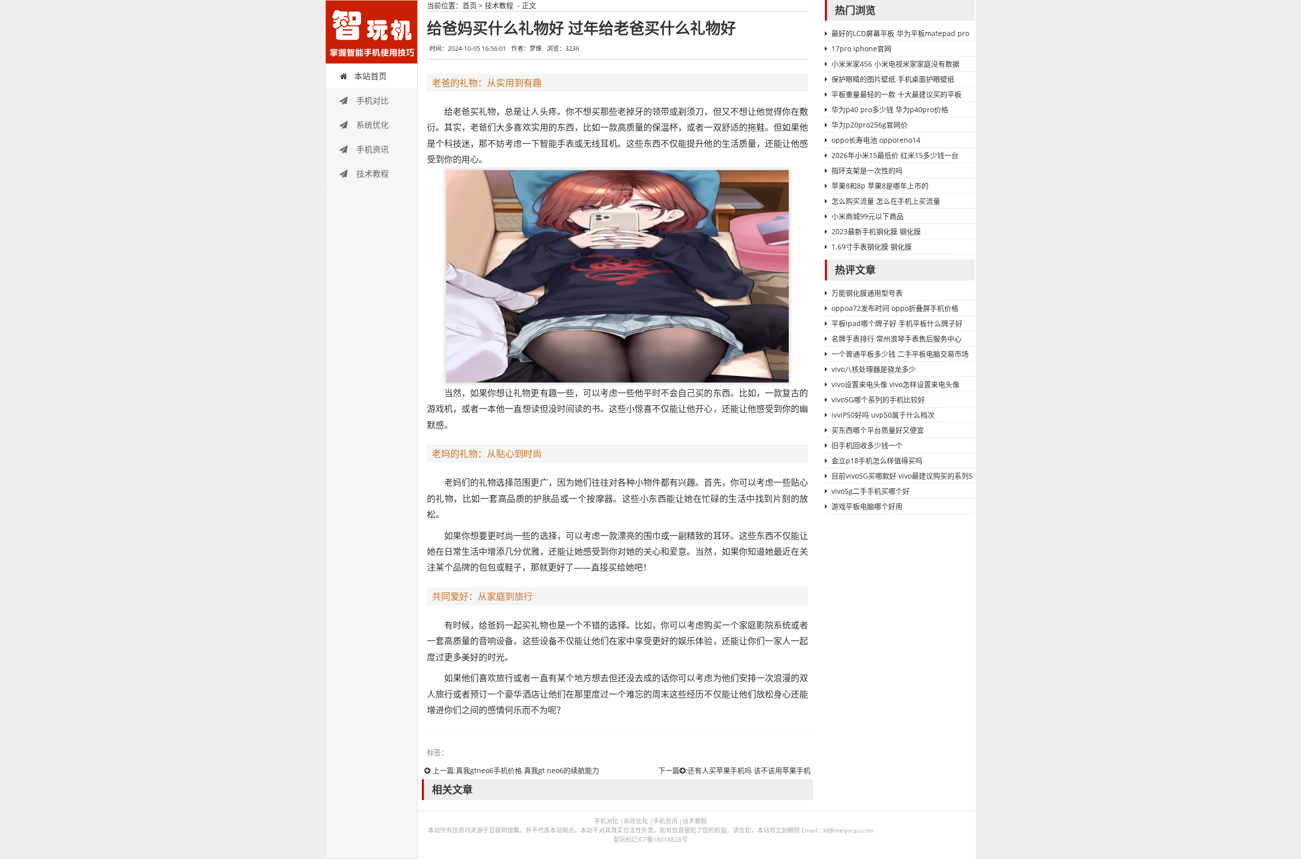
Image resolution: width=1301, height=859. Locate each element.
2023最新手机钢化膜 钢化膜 (876, 231)
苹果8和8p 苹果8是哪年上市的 (879, 185)
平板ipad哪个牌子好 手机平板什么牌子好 (897, 323)
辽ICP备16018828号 (660, 839)
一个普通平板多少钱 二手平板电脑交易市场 (900, 354)
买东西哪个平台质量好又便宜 (877, 430)
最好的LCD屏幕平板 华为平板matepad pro (900, 33)
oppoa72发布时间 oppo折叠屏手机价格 (894, 308)
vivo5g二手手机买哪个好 (870, 491)
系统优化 (371, 125)
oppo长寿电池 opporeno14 (875, 140)
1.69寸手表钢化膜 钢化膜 (871, 246)
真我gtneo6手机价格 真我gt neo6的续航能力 (527, 770)
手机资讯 (371, 149)
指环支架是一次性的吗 (867, 170)
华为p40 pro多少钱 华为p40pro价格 (889, 109)
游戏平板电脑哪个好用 (867, 506)
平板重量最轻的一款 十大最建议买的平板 (896, 94)
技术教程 (371, 173)
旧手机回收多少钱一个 (867, 445)
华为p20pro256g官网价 (869, 125)
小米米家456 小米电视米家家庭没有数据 (895, 64)
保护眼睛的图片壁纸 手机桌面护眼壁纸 (892, 79)
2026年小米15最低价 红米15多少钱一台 (894, 155)
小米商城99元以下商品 (867, 216)
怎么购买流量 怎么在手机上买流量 (885, 201)
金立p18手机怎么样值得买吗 (876, 460)
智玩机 (371, 32)
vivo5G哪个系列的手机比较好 (878, 399)
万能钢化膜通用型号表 (867, 293)
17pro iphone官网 (861, 48)
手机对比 (371, 100)
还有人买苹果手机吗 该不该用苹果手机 (749, 770)
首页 (469, 5)
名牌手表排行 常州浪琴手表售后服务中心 (896, 338)
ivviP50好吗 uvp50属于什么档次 (883, 415)
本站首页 (370, 76)
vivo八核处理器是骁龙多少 (873, 369)
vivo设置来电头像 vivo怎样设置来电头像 (895, 384)
